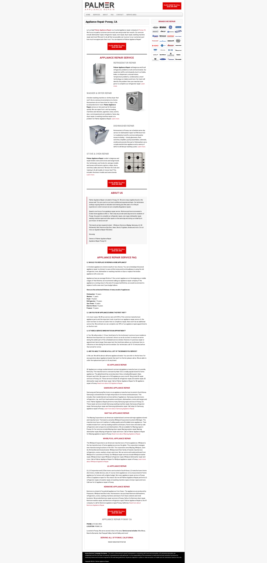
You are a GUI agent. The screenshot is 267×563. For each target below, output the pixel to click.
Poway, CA (142, 30)
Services (96, 15)
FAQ (112, 15)
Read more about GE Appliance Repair (109, 383)
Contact (119, 15)
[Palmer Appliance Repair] (99, 6)
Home (88, 15)
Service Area (131, 15)
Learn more (115, 119)
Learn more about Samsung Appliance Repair (119, 409)
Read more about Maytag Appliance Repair (126, 434)
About (105, 15)
